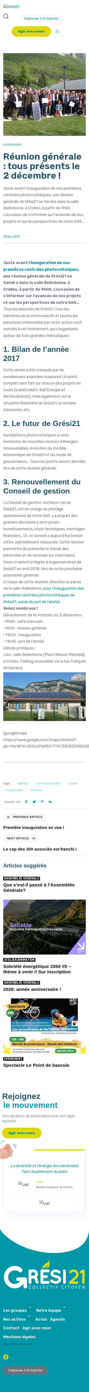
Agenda (22, 783)
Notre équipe (48, 1310)
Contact (11, 1328)
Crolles (73, 783)
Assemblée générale (21, 878)
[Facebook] (6, 1357)
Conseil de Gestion (48, 783)
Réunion (36, 790)
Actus (41, 1319)
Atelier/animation (19, 960)
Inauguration (14, 790)
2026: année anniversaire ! (32, 989)
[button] (5, 16)
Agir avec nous (36, 1328)
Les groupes (15, 1310)
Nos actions (14, 1319)
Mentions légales (19, 1336)
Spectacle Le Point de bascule (36, 1065)
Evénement (12, 144)
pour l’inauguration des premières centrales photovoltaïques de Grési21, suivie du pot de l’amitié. (43, 595)
